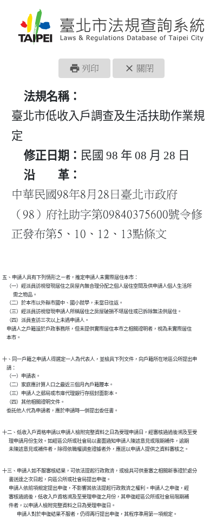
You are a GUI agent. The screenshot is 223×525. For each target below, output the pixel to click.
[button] (84, 68)
